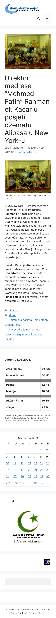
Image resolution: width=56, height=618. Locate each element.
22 (41, 469)
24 (7, 476)
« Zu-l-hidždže (15, 483)
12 (22, 463)
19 (22, 469)
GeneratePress (37, 613)
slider (12, 315)
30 (48, 476)
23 (47, 469)
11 (14, 463)
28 (35, 476)
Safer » (38, 483)
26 (22, 476)
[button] (38, 18)
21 (35, 469)
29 (41, 476)
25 (14, 476)
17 (7, 469)
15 (41, 463)
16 (47, 463)
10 (7, 463)
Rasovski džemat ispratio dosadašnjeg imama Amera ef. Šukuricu (24, 334)
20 (29, 469)
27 (29, 476)
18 (14, 469)
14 (35, 463)
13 (29, 463)
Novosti (13, 310)
